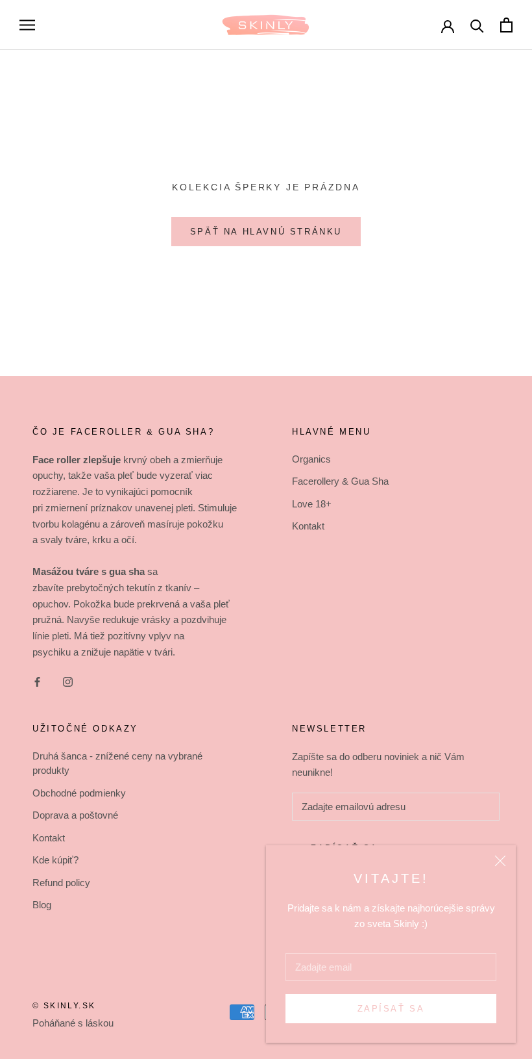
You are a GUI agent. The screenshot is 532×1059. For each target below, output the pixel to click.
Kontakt (308, 525)
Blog (41, 904)
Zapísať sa (391, 1009)
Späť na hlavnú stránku (266, 231)
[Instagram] (68, 682)
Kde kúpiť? (55, 859)
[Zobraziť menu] (27, 25)
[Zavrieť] (500, 861)
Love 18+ (312, 503)
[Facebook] (37, 682)
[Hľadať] (477, 25)
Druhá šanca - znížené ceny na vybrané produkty (117, 763)
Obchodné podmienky (79, 792)
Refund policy (61, 882)
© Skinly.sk (63, 1005)
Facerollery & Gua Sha (340, 481)
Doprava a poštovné (75, 815)
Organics (311, 459)
